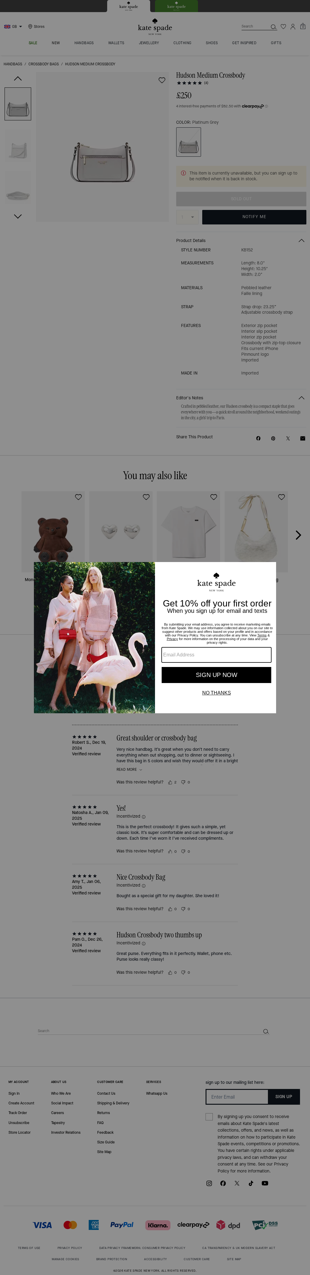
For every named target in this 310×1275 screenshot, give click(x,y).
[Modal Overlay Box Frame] (155, 637)
